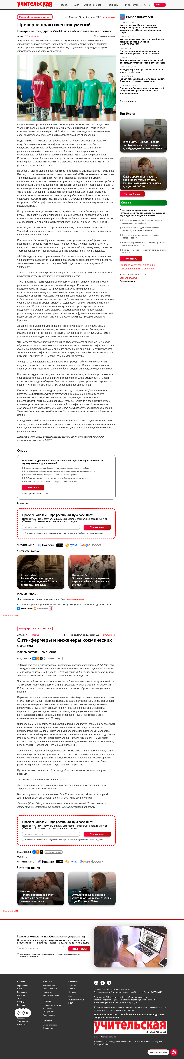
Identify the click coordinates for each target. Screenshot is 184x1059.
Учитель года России (51, 995)
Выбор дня (21, 1002)
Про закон (21, 995)
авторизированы (75, 599)
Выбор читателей (139, 17)
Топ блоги (127, 113)
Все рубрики (22, 1024)
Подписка (112, 4)
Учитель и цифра (23, 1021)
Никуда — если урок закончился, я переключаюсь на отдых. (51, 481)
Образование (22, 986)
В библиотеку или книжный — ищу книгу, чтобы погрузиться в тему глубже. (57, 478)
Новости (63, 4)
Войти (160, 5)
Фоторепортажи (76, 1000)
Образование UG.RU (79, 575)
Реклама (71, 989)
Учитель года (76, 891)
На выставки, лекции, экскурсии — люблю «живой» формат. (51, 475)
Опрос (126, 203)
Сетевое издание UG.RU (52, 1005)
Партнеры (72, 992)
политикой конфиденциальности (50, 533)
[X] (41, 658)
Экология (21, 999)
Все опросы (23, 503)
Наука (19, 989)
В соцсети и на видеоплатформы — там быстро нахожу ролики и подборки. (57, 468)
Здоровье (21, 1018)
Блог (76, 4)
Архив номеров (92, 4)
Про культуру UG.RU (28, 575)
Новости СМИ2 (10, 615)
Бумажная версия (50, 1025)
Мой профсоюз (48, 1012)
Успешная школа (49, 986)
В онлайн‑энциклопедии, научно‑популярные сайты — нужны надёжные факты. (60, 471)
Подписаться (97, 527)
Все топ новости (128, 101)
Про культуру (22, 992)
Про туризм (21, 1005)
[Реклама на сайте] (173, 1052)
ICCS (70, 997)
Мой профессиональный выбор (35, 16)
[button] (25, 608)
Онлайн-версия (48, 1028)
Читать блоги (132, 193)
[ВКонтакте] (34, 658)
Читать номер (109, 17)
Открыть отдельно (129, 278)
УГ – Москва (47, 1008)
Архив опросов (127, 281)
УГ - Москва (32, 36)
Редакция (72, 986)
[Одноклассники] (37, 658)
